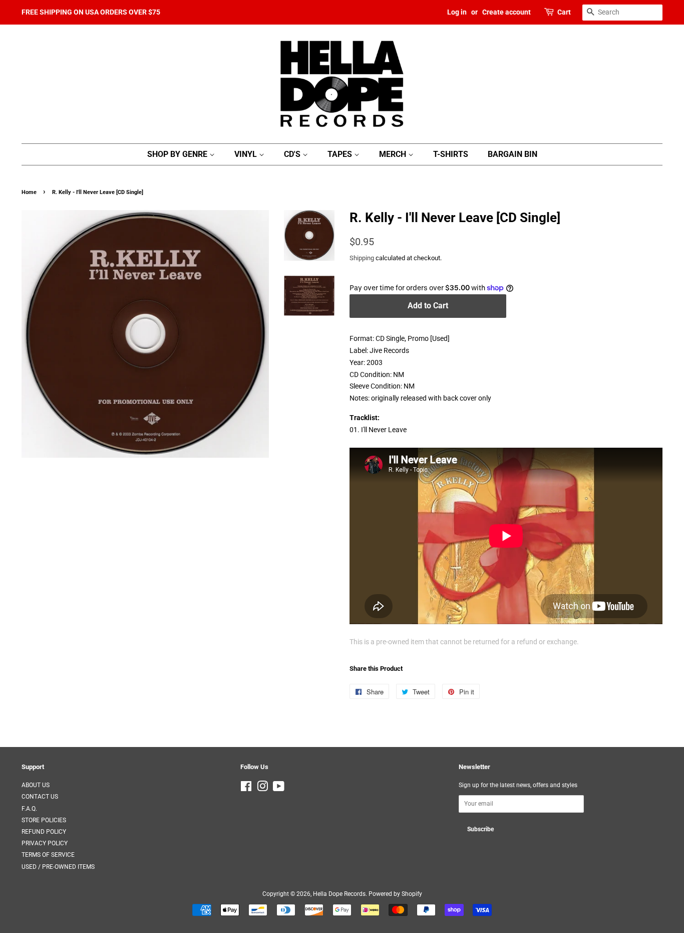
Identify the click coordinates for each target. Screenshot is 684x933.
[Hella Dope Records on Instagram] (262, 788)
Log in (457, 12)
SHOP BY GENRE (178, 154)
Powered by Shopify (395, 893)
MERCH (393, 154)
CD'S (293, 154)
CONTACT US (40, 796)
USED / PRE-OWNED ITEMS (58, 866)
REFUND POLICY (44, 831)
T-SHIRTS (450, 154)
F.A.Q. (29, 808)
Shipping (362, 258)
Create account (506, 12)
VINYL (246, 154)
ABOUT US (36, 785)
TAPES (340, 154)
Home (29, 192)
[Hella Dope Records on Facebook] (246, 788)
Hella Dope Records (339, 893)
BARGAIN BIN (512, 154)
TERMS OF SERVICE (48, 854)
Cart (564, 12)
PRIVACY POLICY (45, 843)
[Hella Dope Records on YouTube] (278, 788)
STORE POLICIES (44, 820)
